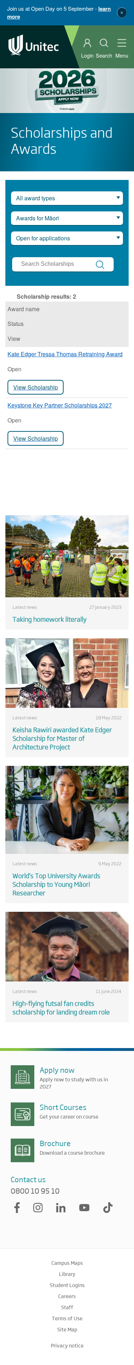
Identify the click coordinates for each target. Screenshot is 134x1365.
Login (87, 55)
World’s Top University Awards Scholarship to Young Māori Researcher (56, 884)
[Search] (100, 264)
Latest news (25, 607)
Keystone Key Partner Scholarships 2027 (60, 405)
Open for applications (43, 238)
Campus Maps (67, 1262)
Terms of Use (67, 1318)
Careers (67, 1296)
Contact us (28, 1179)
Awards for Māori (37, 218)
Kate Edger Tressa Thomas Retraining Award (65, 354)
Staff (67, 1307)
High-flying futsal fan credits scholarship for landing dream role (61, 1007)
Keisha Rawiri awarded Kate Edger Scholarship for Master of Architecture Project (62, 738)
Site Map (67, 1329)
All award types (35, 198)
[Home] (33, 46)
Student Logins (67, 1284)
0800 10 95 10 (35, 1191)
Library (67, 1273)
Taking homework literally (49, 618)
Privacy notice (67, 1345)
